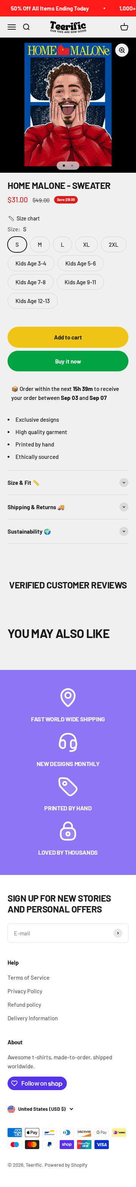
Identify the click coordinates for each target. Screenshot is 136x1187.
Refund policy (24, 1004)
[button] (24, 218)
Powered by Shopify (66, 1165)
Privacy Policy (25, 991)
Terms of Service (28, 977)
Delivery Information (33, 1018)
